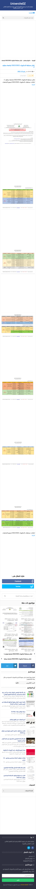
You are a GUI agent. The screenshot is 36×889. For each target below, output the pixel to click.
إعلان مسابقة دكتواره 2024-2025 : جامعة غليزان (27, 619)
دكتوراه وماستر (27, 60)
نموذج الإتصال (29, 858)
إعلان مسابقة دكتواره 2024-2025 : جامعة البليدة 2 (11, 619)
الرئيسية (33, 60)
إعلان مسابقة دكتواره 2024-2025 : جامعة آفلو (11, 650)
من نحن (31, 856)
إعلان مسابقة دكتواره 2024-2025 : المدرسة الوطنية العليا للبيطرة (11, 635)
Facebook (18, 581)
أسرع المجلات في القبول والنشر (17, 719)
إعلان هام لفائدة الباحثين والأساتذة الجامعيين (14, 767)
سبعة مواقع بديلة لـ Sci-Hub (18, 711)
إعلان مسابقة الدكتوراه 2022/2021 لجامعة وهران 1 (18, 654)
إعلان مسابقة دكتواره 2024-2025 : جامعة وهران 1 (27, 634)
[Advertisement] (18, 39)
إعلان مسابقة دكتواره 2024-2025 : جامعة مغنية (27, 650)
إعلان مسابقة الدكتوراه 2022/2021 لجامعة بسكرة (17, 659)
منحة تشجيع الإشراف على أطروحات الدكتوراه (14, 750)
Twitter (18, 586)
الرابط (33, 84)
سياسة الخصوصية (28, 861)
